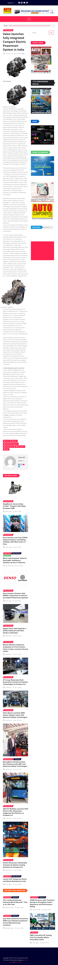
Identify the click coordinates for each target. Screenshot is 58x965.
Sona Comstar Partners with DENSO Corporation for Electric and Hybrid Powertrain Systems (15, 595)
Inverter (7, 441)
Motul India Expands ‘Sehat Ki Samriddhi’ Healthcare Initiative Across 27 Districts (15, 560)
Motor (14, 441)
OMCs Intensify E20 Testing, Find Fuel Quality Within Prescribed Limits (41, 937)
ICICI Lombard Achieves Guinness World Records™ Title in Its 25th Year (15, 902)
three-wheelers (9, 446)
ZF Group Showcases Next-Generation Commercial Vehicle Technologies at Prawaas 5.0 (15, 682)
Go (51, 33)
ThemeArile (18, 962)
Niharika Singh (9, 565)
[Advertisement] (43, 250)
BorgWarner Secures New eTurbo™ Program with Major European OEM (14, 506)
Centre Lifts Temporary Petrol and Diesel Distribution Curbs (15, 880)
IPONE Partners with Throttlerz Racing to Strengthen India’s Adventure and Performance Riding (42, 903)
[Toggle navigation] (29, 19)
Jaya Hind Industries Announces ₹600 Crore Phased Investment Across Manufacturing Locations (15, 922)
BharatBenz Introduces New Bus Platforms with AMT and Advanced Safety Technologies (15, 764)
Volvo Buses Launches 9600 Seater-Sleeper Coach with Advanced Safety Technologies (15, 715)
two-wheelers (20, 446)
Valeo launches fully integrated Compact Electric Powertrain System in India (29, 25)
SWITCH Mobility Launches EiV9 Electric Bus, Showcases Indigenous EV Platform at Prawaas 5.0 (15, 812)
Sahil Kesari (9, 636)
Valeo (6, 449)
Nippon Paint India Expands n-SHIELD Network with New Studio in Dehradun (15, 630)
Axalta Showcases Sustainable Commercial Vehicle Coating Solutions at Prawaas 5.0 (15, 865)
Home (5, 25)
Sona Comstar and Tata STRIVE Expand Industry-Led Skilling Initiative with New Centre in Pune (15, 541)
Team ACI (8, 53)
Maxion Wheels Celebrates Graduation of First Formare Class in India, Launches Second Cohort (15, 648)
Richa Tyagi (9, 511)
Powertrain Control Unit (11, 443)
